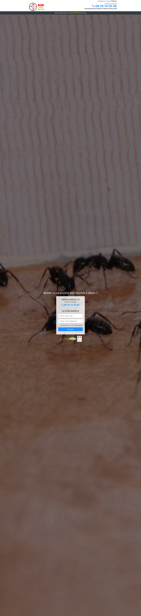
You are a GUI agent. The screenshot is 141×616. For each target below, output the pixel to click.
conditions (70, 325)
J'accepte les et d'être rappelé (71, 325)
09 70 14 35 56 (106, 6)
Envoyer (70, 329)
